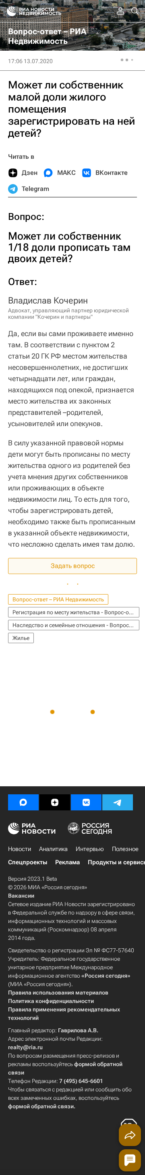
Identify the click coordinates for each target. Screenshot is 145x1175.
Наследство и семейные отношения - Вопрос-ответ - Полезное (75, 625)
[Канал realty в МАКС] (23, 802)
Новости (19, 849)
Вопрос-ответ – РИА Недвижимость (58, 599)
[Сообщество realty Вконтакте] (86, 802)
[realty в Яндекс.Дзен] (54, 802)
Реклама (67, 862)
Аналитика (53, 849)
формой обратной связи (41, 1106)
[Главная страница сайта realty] (48, 11)
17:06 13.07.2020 (30, 61)
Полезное (125, 849)
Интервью (90, 849)
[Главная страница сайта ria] (9, 11)
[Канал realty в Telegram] (117, 802)
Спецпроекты (27, 862)
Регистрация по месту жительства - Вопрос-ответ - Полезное (75, 612)
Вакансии (21, 895)
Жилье (20, 638)
